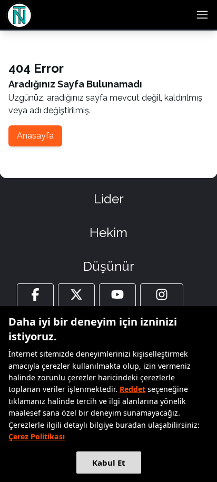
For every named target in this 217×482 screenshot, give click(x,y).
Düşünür (108, 266)
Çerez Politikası (36, 436)
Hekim (108, 232)
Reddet (132, 389)
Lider (109, 198)
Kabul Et (108, 462)
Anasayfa (35, 136)
